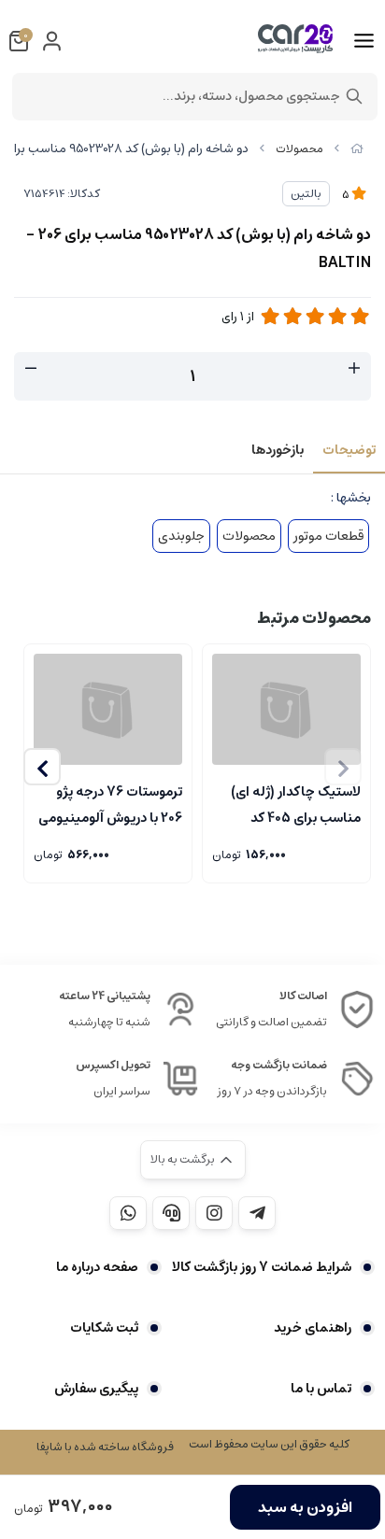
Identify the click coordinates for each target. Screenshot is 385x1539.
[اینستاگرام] (214, 1213)
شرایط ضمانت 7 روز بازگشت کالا (261, 1267)
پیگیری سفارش (96, 1388)
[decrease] (31, 369)
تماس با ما (321, 1388)
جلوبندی (181, 536)
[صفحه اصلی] (357, 149)
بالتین (306, 194)
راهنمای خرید (312, 1328)
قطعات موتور (328, 536)
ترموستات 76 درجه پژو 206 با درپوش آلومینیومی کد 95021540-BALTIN (110, 803)
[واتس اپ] (128, 1213)
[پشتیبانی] (171, 1213)
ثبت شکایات (104, 1328)
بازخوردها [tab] (277, 450)
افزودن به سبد (305, 1507)
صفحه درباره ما (97, 1267)
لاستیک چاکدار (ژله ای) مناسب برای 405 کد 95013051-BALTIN (296, 803)
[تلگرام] (257, 1213)
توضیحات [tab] (349, 450)
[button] (42, 766)
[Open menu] (364, 41)
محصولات (299, 149)
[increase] (354, 369)
